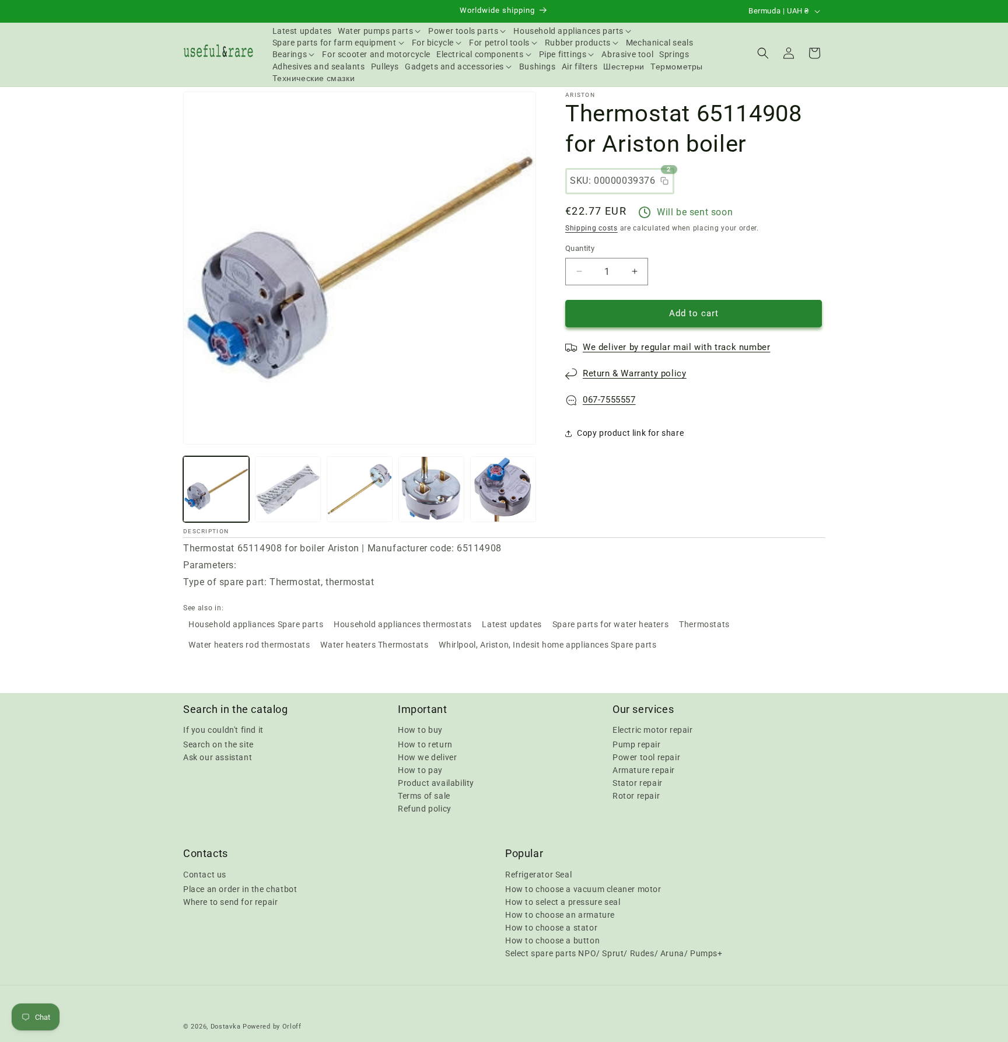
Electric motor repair (652, 730)
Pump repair (636, 744)
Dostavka (226, 1026)
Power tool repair (646, 757)
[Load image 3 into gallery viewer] (360, 489)
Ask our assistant (217, 757)
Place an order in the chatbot (240, 888)
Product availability (436, 783)
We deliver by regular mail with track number (676, 347)
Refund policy (425, 808)
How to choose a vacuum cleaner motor (583, 888)
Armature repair (643, 770)
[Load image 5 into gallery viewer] (503, 489)
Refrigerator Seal (538, 874)
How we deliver (427, 757)
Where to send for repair (230, 901)
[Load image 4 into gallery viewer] (431, 489)
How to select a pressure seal (562, 901)
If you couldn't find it (223, 730)
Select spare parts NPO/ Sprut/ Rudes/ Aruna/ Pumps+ (614, 952)
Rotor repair (636, 795)
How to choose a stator (551, 927)
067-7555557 (609, 399)
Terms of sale (424, 795)
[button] (380, 31)
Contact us (204, 874)
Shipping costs (591, 228)
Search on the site (218, 744)
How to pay (420, 770)
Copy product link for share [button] (630, 433)
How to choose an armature (560, 914)
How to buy (420, 730)
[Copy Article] (664, 181)
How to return (425, 744)
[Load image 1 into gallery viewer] (216, 489)
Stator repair (637, 783)
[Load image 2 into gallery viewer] (288, 489)
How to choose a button (552, 940)
